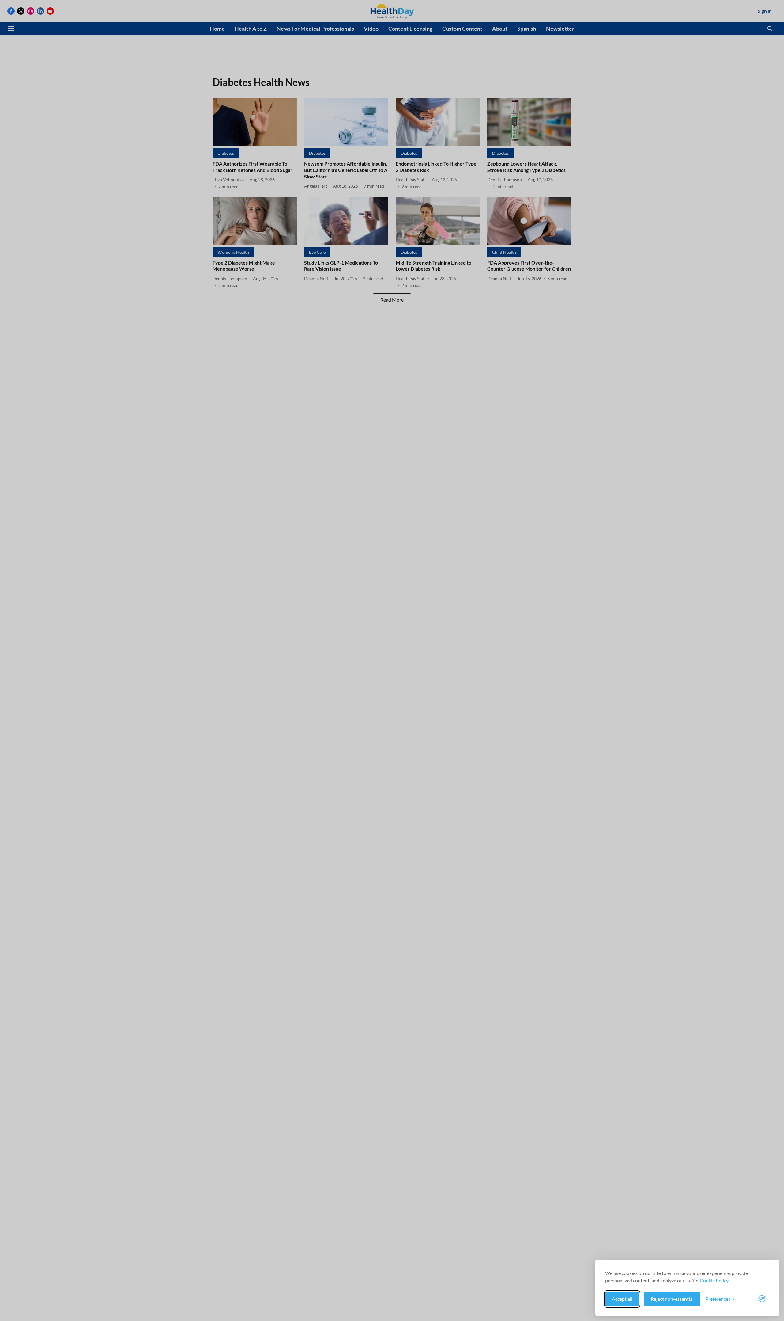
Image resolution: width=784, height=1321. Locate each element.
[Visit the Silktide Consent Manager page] (762, 1299)
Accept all (622, 1299)
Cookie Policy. (714, 1280)
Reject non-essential (672, 1299)
